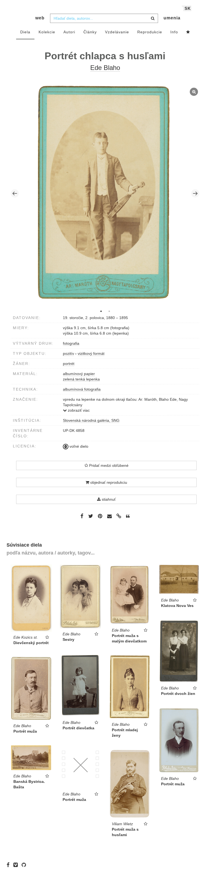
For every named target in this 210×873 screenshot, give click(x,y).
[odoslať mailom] (109, 516)
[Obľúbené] (188, 32)
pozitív (68, 353)
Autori (69, 32)
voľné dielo (78, 446)
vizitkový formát (91, 353)
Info (174, 32)
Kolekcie (47, 32)
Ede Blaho (105, 67)
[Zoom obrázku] (103, 192)
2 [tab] (109, 311)
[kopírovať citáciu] (128, 516)
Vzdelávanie (117, 32)
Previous (15, 193)
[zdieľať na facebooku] (81, 516)
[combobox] (104, 18)
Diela (25, 32)
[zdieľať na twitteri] (90, 516)
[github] (25, 865)
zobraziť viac (78, 410)
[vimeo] (17, 865)
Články (90, 32)
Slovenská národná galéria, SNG (91, 420)
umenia (172, 18)
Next (195, 193)
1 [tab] (101, 311)
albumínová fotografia (82, 389)
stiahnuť (108, 499)
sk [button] (188, 8)
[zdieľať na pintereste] (100, 516)
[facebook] (9, 865)
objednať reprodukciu (108, 482)
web (40, 18)
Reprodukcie (149, 32)
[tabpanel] (105, 193)
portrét (68, 363)
